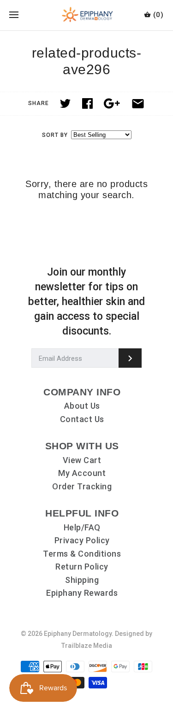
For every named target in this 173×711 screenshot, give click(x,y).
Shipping (82, 580)
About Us (82, 406)
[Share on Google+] (112, 103)
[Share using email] (138, 104)
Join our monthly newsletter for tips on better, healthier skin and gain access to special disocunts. (86, 302)
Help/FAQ (82, 527)
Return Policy (81, 566)
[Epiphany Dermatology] (86, 15)
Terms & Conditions (82, 553)
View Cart (82, 460)
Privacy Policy (82, 540)
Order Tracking (82, 486)
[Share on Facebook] (87, 103)
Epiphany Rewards (82, 593)
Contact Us (82, 419)
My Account (82, 473)
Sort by (55, 135)
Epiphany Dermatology (78, 633)
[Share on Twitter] (65, 103)
